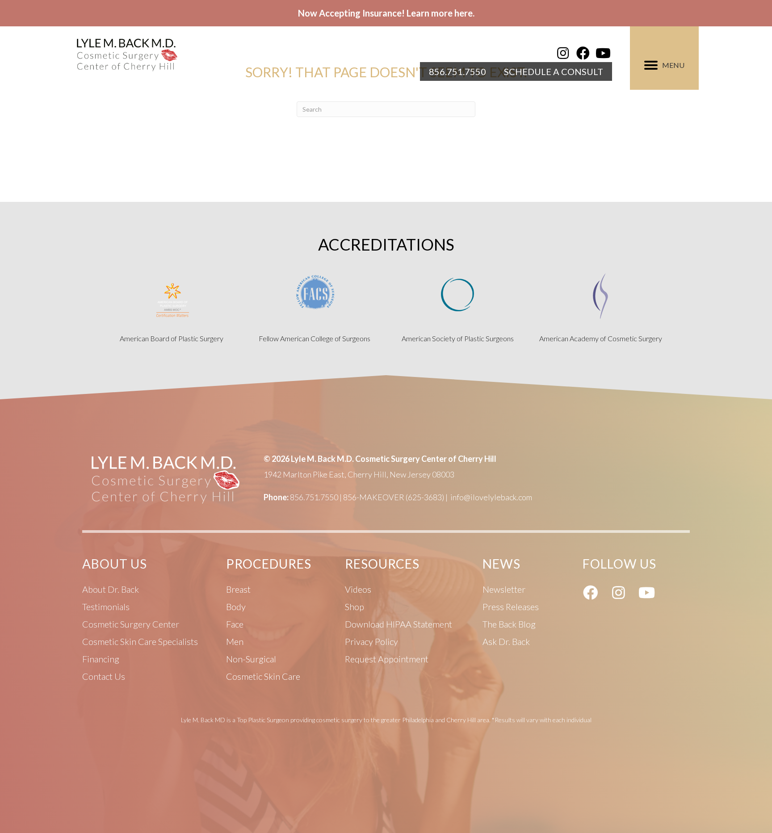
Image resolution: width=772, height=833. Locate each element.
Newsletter (503, 589)
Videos (358, 589)
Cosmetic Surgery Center (130, 624)
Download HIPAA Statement (398, 624)
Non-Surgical (251, 658)
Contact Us (103, 676)
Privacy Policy (371, 641)
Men (234, 641)
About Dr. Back (110, 589)
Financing (100, 658)
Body (236, 606)
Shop (354, 606)
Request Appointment (386, 658)
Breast (238, 589)
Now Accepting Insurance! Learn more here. (386, 13)
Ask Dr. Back (506, 641)
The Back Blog (509, 624)
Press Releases (510, 606)
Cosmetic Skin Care (263, 676)
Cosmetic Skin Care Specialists (140, 641)
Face (234, 624)
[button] (563, 53)
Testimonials (106, 606)
